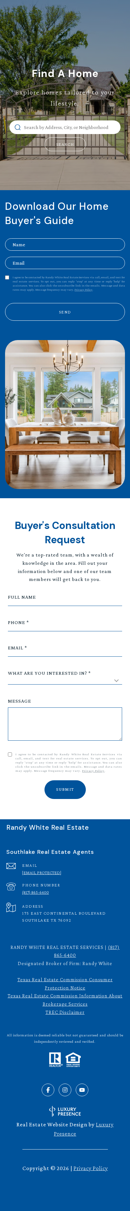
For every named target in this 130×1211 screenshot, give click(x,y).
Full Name (22, 597)
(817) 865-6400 (35, 892)
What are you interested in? (47, 673)
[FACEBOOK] (48, 1090)
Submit (65, 789)
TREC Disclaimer (65, 1012)
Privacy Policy (83, 289)
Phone (16, 622)
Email (15, 647)
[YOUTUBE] (82, 1090)
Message (19, 701)
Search (65, 144)
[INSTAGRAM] (65, 1090)
